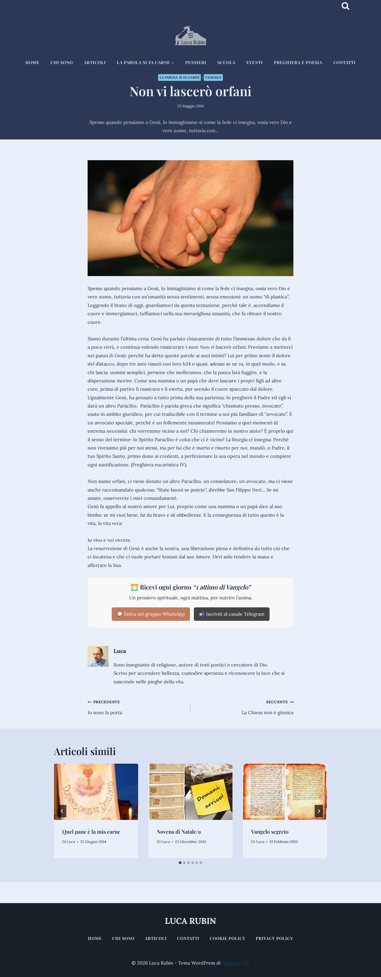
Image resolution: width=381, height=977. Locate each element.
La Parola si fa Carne (179, 77)
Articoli (95, 62)
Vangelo (213, 77)
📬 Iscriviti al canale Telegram (231, 614)
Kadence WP (236, 963)
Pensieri (195, 62)
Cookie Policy (227, 938)
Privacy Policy (274, 938)
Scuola (226, 62)
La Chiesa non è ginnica (267, 707)
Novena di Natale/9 (179, 831)
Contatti (344, 62)
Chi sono (62, 62)
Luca (120, 651)
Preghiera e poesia (298, 62)
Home (32, 62)
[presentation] (96, 792)
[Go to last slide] (62, 811)
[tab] (180, 862)
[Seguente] (319, 811)
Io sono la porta (105, 707)
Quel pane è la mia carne (91, 831)
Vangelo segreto (269, 831)
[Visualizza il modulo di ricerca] (345, 6)
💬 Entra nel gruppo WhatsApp (151, 614)
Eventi (254, 62)
